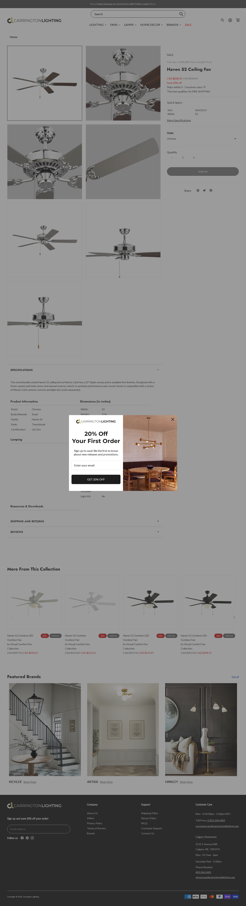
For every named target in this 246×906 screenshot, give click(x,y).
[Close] (172, 419)
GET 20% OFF (96, 479)
